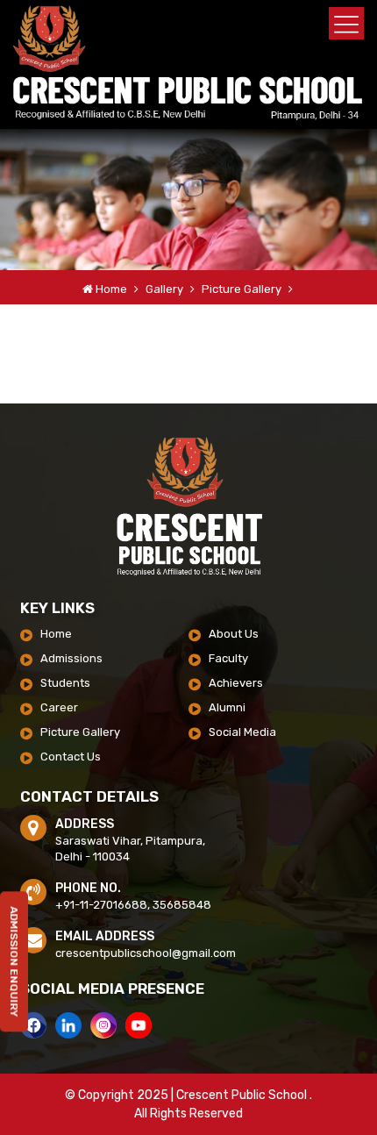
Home (111, 289)
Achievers (236, 682)
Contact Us (70, 756)
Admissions (71, 658)
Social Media (242, 732)
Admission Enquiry (14, 966)
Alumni (227, 707)
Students (65, 682)
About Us (234, 633)
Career (59, 707)
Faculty (228, 658)
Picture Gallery (243, 289)
